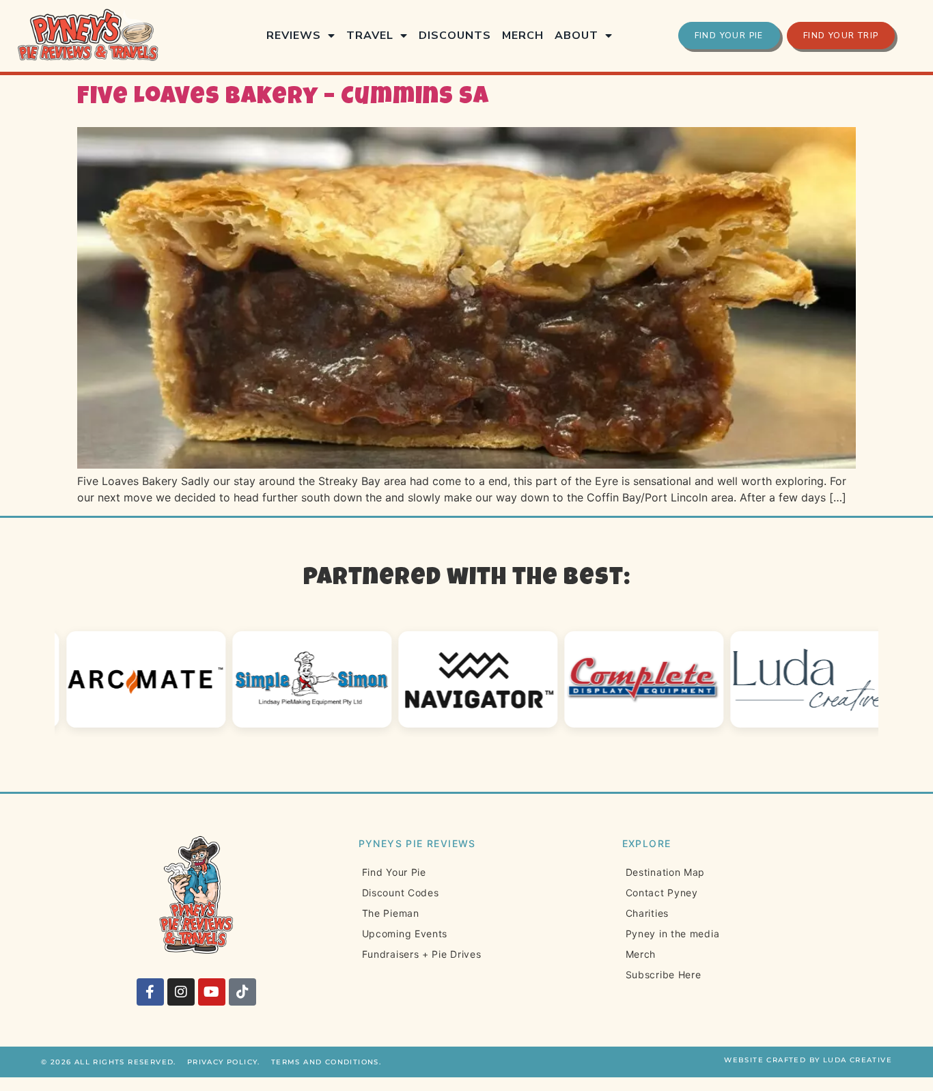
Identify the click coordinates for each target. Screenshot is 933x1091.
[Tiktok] (242, 992)
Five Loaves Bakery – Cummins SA (283, 98)
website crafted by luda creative (808, 1059)
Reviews (293, 35)
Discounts (455, 35)
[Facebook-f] (150, 992)
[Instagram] (181, 992)
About (576, 35)
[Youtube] (211, 992)
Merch (523, 35)
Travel (369, 35)
